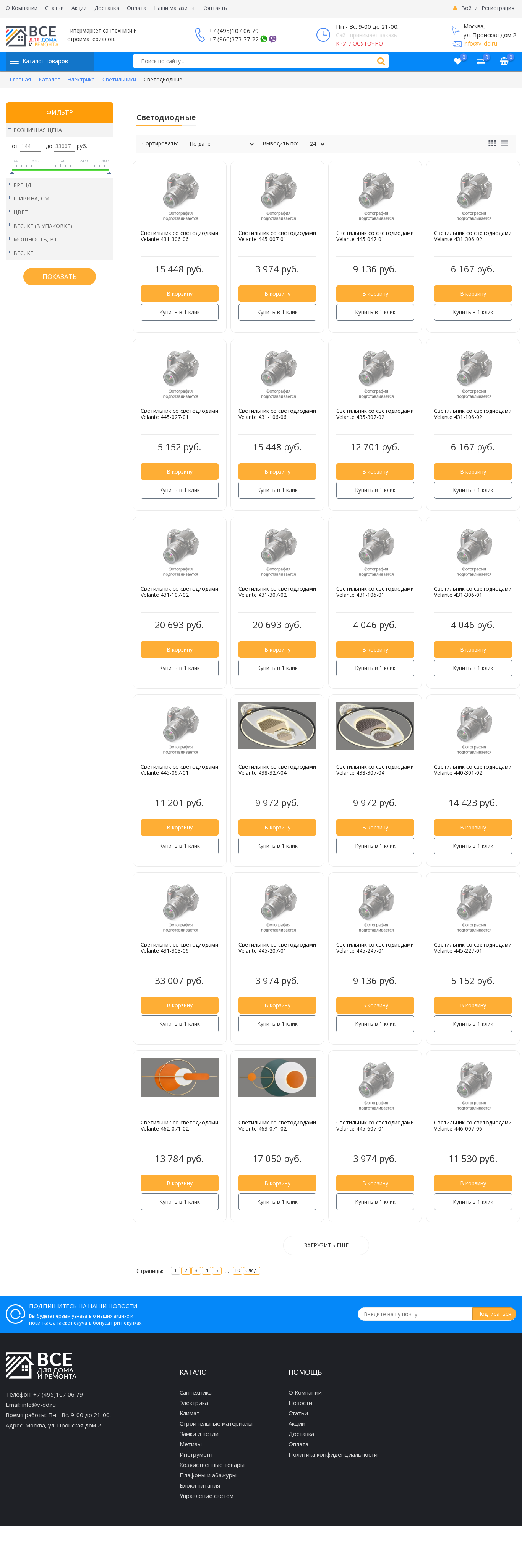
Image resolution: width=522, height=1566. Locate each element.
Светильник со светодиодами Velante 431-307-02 (277, 592)
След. (251, 1270)
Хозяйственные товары (212, 1464)
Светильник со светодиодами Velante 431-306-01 (473, 592)
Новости (300, 1402)
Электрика (194, 1402)
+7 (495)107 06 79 (234, 30)
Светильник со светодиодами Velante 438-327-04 (277, 770)
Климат (189, 1413)
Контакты (215, 7)
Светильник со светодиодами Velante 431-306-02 (473, 236)
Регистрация (497, 7)
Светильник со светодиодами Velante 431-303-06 (179, 948)
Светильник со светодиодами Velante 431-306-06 (179, 236)
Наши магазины (174, 7)
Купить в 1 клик (179, 312)
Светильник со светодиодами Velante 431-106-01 (375, 592)
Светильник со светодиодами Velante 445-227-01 (473, 948)
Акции (79, 7)
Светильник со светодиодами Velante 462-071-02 (179, 1126)
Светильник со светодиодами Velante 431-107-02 (179, 592)
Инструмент (196, 1454)
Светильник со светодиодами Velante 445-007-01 (277, 236)
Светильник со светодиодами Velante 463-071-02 (277, 1126)
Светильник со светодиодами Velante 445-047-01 (375, 236)
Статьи (54, 7)
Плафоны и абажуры (208, 1475)
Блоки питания (200, 1485)
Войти (469, 7)
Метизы (191, 1444)
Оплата (136, 7)
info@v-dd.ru (480, 43)
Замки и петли (199, 1433)
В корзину (180, 293)
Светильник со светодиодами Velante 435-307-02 (375, 414)
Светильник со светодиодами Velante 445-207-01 (277, 948)
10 (237, 1270)
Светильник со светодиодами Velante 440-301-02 (473, 770)
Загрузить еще (326, 1245)
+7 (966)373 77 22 (234, 39)
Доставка (106, 7)
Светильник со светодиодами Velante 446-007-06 (473, 1126)
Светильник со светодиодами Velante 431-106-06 (277, 414)
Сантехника (196, 1392)
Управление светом (206, 1495)
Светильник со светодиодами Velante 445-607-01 (375, 1126)
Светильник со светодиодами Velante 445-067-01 (179, 770)
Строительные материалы (216, 1423)
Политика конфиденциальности (333, 1454)
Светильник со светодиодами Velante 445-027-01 (179, 414)
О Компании (21, 7)
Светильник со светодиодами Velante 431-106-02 (473, 414)
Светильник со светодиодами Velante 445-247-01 (375, 948)
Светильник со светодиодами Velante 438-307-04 (375, 770)
